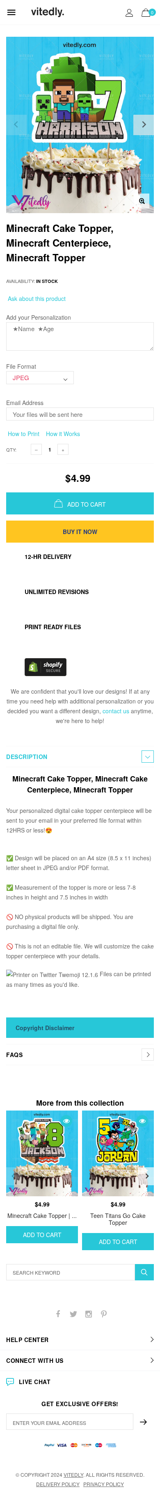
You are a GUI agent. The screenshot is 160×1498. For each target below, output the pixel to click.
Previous (13, 1176)
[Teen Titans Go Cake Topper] (118, 1153)
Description (27, 756)
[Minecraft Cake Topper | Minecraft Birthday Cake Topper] (42, 1153)
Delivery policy (58, 1483)
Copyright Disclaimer (45, 1028)
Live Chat (34, 1382)
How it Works (62, 434)
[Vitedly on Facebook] (58, 1314)
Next (147, 1176)
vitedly (73, 1474)
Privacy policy (103, 1483)
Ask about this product (36, 298)
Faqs (14, 1055)
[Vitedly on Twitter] (73, 1314)
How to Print (22, 434)
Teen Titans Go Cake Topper (118, 1218)
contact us (116, 711)
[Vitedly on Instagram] (88, 1314)
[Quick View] (66, 1121)
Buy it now (80, 532)
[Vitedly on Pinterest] (104, 1314)
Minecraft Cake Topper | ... (42, 1215)
